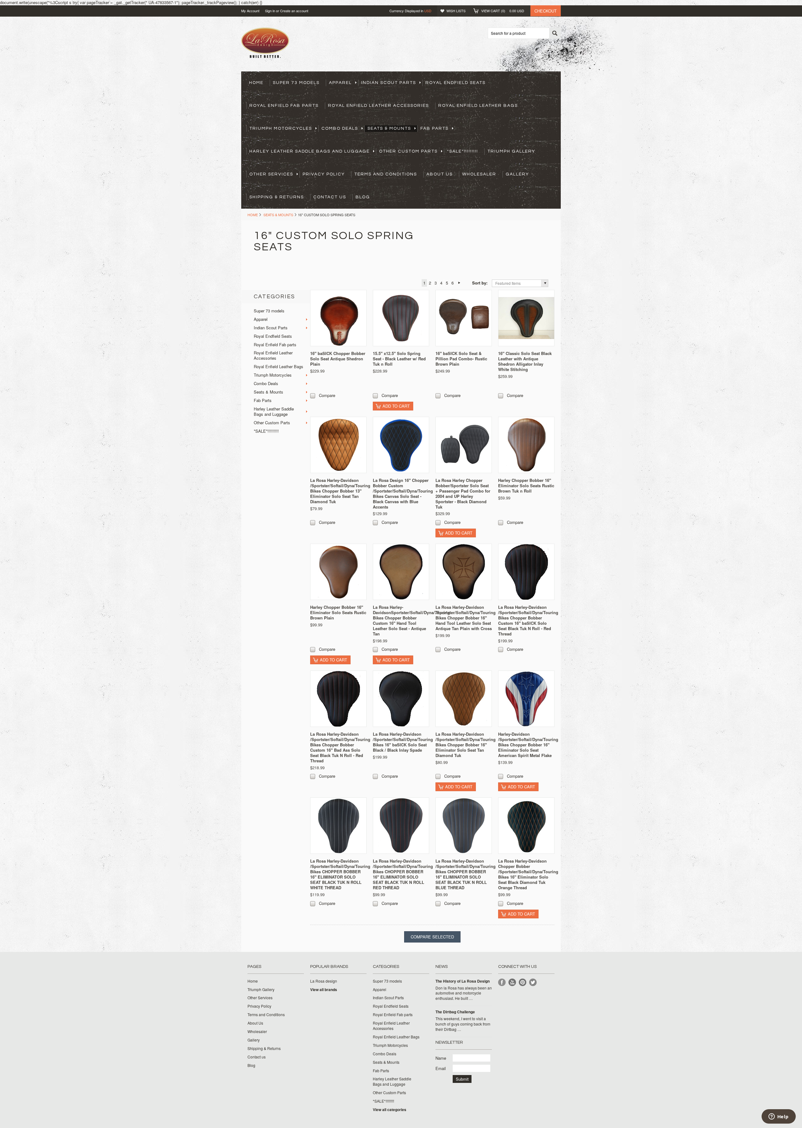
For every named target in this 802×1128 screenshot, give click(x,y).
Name (440, 1058)
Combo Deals (339, 128)
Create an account (294, 10)
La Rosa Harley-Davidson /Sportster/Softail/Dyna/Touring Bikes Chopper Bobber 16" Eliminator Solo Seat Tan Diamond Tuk (465, 744)
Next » (459, 283)
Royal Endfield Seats (455, 83)
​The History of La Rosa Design (462, 981)
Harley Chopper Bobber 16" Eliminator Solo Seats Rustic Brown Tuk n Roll (526, 485)
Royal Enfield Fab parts (284, 105)
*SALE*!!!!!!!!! (462, 151)
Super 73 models (296, 83)
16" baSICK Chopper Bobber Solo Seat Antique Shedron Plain (337, 358)
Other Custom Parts (408, 151)
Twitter (533, 982)
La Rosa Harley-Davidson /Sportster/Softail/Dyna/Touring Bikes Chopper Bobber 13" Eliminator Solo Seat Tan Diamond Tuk (340, 490)
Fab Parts (434, 128)
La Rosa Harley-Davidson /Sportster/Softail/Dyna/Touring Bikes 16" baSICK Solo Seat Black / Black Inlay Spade (403, 742)
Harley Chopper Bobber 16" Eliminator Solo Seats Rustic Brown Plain (338, 612)
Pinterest (523, 982)
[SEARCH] (554, 33)
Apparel (340, 83)
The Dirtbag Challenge (455, 1012)
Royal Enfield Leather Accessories (378, 105)
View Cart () (502, 10)
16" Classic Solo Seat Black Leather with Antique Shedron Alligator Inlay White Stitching (525, 361)
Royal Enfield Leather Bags (478, 105)
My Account (250, 10)
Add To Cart (396, 406)
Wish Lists (456, 10)
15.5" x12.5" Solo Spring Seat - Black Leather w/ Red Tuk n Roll (399, 358)
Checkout (545, 11)
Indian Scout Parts (388, 83)
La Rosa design (323, 981)
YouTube (512, 982)
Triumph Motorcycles (280, 128)
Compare (327, 395)
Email (440, 1068)
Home (252, 214)
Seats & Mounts (389, 128)
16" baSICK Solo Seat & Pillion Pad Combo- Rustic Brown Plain (461, 358)
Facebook (502, 982)
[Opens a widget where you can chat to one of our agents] (778, 1117)
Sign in (270, 10)
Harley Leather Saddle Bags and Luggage (309, 151)
